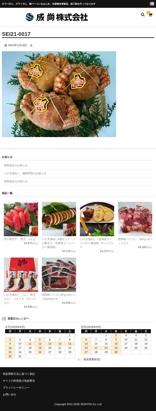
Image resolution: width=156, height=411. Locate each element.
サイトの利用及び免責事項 (19, 380)
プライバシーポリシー (16, 387)
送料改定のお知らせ (16, 165)
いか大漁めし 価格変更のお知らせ (25, 173)
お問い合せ (9, 394)
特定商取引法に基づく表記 (19, 373)
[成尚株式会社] (59, 19)
